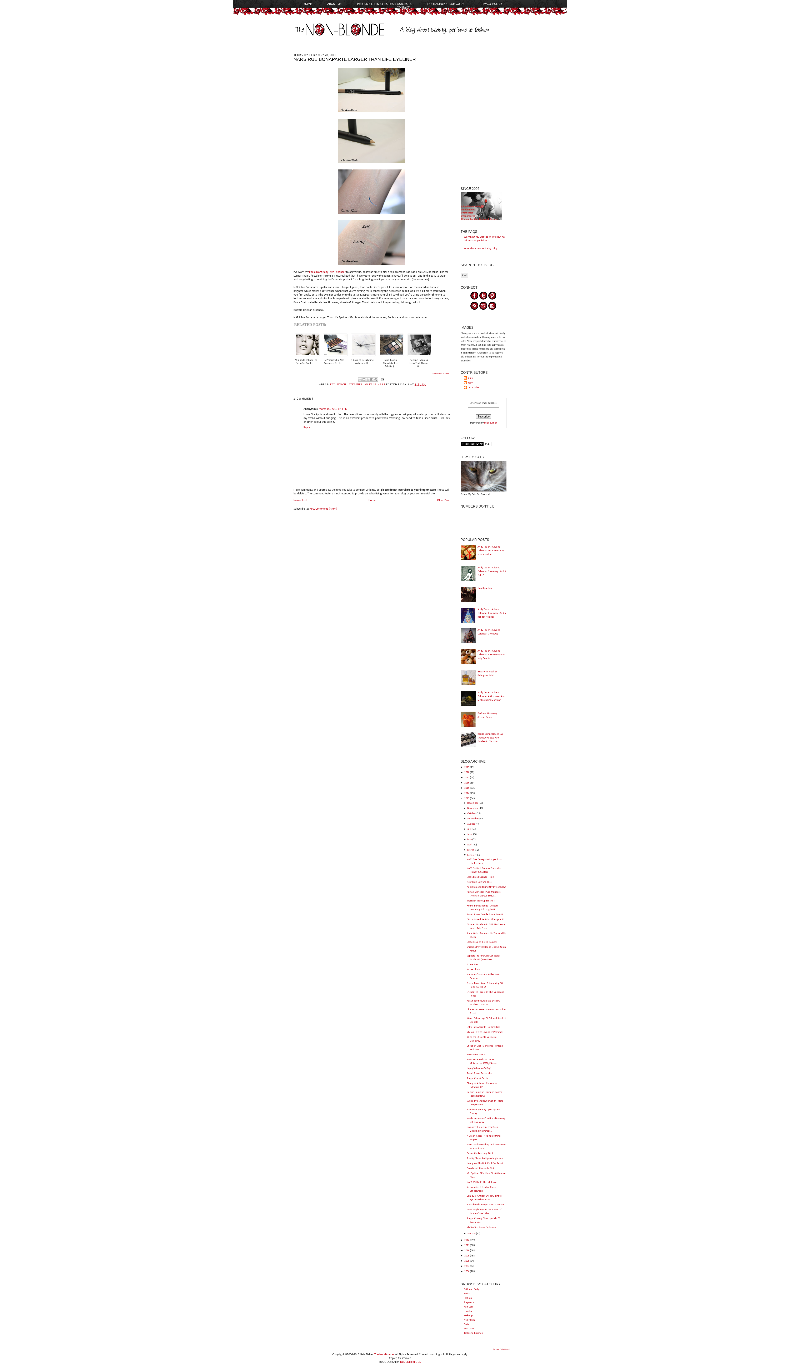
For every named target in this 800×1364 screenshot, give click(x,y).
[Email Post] (382, 379)
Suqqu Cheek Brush (477, 1078)
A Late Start (473, 964)
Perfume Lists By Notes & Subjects (384, 3)
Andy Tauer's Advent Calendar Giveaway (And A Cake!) (492, 572)
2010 (467, 1250)
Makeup (468, 1315)
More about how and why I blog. (481, 248)
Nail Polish (469, 1320)
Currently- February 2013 (480, 1153)
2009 (467, 1256)
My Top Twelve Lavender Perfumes (485, 1032)
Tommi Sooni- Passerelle (479, 1073)
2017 (467, 777)
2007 (467, 1266)
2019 (467, 767)
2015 (467, 788)
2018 (467, 772)
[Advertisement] (483, 116)
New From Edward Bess (479, 882)
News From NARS (476, 1054)
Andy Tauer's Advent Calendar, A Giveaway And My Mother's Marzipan (491, 696)
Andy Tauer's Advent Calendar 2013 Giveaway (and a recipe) (491, 551)
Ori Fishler (473, 387)
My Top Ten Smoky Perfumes (481, 1227)
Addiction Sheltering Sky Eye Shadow (486, 887)
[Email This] (360, 379)
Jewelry (468, 1311)
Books (467, 1294)
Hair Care (469, 1307)
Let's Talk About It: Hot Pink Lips (483, 1027)
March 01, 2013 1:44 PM (333, 409)
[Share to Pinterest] (376, 379)
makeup (370, 384)
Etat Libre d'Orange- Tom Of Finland (486, 1205)
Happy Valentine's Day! (479, 1068)
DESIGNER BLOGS (410, 1362)
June (470, 834)
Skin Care (469, 1329)
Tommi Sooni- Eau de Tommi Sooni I (485, 914)
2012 (467, 1240)
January (471, 1233)
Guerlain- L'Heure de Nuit (481, 1168)
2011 (467, 1245)
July (469, 829)
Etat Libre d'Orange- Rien (480, 877)
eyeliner (356, 384)
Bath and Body (471, 1289)
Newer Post (300, 500)
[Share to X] (368, 379)
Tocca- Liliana (473, 969)
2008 (467, 1261)
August (471, 824)
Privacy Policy (491, 3)
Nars (381, 384)
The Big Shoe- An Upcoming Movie (485, 1158)
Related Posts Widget (440, 373)
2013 (467, 798)
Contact (403, 7)
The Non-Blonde (384, 1354)
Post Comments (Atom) (323, 508)
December (473, 803)
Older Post (443, 500)
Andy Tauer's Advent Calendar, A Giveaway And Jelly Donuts (491, 655)
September (473, 818)
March (471, 850)
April (470, 845)
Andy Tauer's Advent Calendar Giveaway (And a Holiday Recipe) (492, 613)
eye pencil (338, 384)
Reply (307, 427)
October (471, 813)
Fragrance (469, 1302)
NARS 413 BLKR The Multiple (482, 1182)
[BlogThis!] (364, 379)
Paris (466, 1324)
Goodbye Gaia (485, 588)
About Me (334, 3)
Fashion (468, 1298)
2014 (467, 793)
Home (308, 3)
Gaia (470, 378)
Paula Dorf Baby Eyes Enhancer (327, 272)
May (469, 839)
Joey (470, 383)
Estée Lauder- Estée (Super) (482, 942)
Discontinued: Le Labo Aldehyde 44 (485, 919)
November (473, 808)
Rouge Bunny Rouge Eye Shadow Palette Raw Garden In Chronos (491, 738)
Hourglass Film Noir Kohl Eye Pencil (485, 1163)
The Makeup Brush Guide (445, 3)
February (472, 855)
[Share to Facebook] (372, 379)
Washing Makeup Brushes (481, 901)
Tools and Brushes (473, 1333)
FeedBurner (490, 423)
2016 (467, 783)
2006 (467, 1271)
